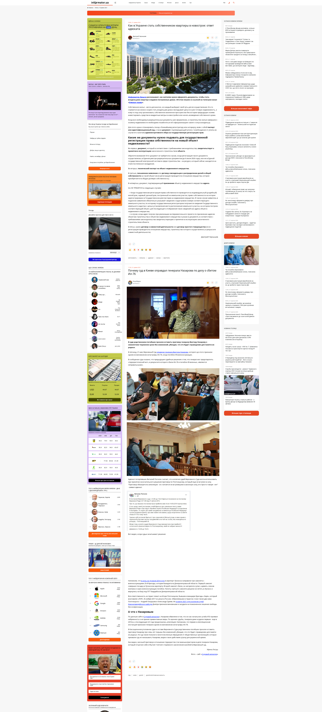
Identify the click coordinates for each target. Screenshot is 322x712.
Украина (142, 258)
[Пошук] (234, 3)
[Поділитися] (212, 37)
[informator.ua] (100, 2)
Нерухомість (132, 258)
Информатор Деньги (137, 97)
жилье (158, 258)
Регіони (169, 2)
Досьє (177, 2)
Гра (191, 2)
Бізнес (184, 2)
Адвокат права (135, 102)
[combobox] (115, 252)
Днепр (141, 675)
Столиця (161, 2)
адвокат (151, 258)
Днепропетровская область (155, 675)
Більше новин (241, 236)
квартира (166, 258)
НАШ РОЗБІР (104, 570)
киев (134, 675)
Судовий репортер (151, 616)
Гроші (146, 2)
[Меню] (115, 2)
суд (129, 675)
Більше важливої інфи (241, 108)
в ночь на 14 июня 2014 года (153, 581)
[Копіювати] (216, 37)
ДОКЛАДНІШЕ (105, 640)
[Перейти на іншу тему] (229, 3)
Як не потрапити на (165, 13)
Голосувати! (104, 697)
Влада (153, 2)
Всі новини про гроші (104, 400)
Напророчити (105, 168)
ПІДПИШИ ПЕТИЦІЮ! (104, 202)
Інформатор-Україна (135, 2)
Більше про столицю (241, 413)
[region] (105, 257)
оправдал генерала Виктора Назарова (172, 352)
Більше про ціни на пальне (104, 480)
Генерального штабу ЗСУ (107, 77)
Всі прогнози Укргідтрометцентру (105, 259)
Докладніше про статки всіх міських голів (105, 535)
